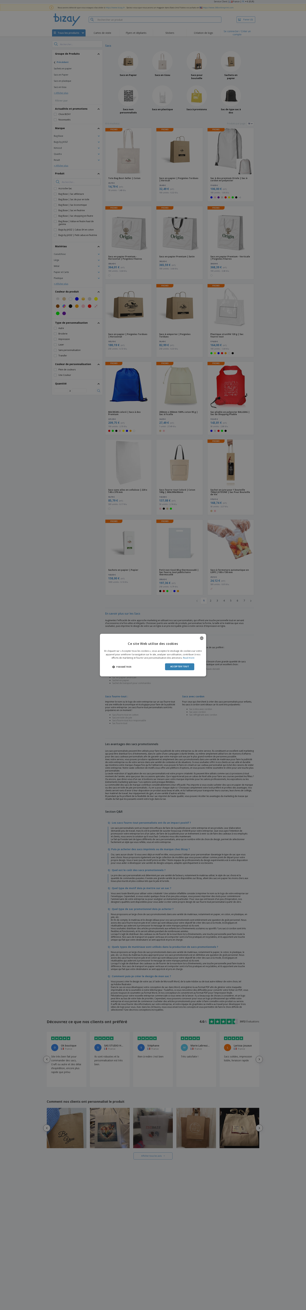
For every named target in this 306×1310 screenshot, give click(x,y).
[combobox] (201, 638)
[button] (121, 667)
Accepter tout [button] (179, 666)
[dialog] (153, 655)
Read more (189, 658)
